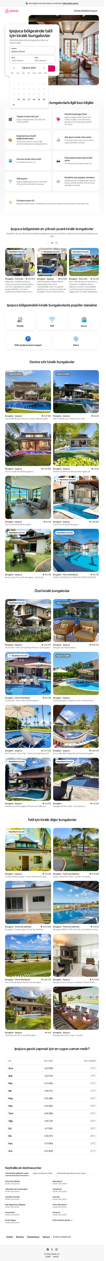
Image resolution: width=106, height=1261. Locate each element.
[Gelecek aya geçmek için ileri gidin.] (43, 68)
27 (29, 99)
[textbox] (21, 60)
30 (44, 99)
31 (14, 105)
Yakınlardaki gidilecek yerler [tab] (17, 1173)
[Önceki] (48, 243)
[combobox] (32, 51)
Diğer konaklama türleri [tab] (42, 1173)
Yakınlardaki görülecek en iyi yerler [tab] (71, 1173)
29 (39, 99)
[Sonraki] (56, 243)
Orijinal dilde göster (70, 3)
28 (34, 99)
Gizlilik (48, 1256)
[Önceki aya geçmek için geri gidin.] (14, 68)
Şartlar (56, 1256)
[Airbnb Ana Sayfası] (11, 11)
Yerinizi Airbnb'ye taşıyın (85, 10)
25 (19, 99)
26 (24, 99)
